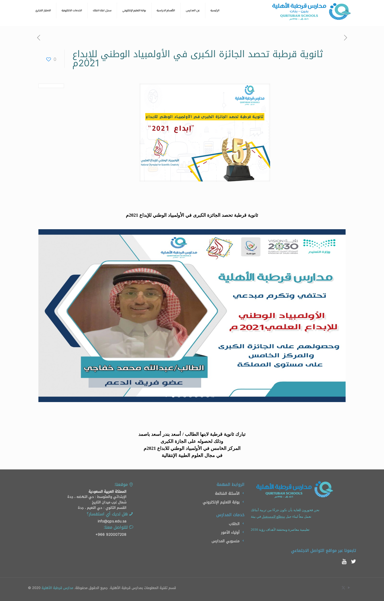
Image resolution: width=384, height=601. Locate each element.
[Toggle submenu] (72, 23)
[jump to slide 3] (184, 395)
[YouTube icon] (349, 587)
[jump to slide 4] (190, 395)
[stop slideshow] (213, 395)
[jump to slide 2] (179, 395)
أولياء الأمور (230, 532)
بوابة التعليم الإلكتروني (221, 502)
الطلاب (234, 524)
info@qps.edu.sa (112, 521)
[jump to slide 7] (207, 395)
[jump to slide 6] (201, 395)
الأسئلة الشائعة (227, 493)
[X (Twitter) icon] (343, 587)
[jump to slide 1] (173, 395)
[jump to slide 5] (196, 395)
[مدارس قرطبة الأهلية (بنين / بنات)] (311, 11)
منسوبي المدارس (226, 541)
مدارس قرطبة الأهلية (57, 588)
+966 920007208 (110, 534)
